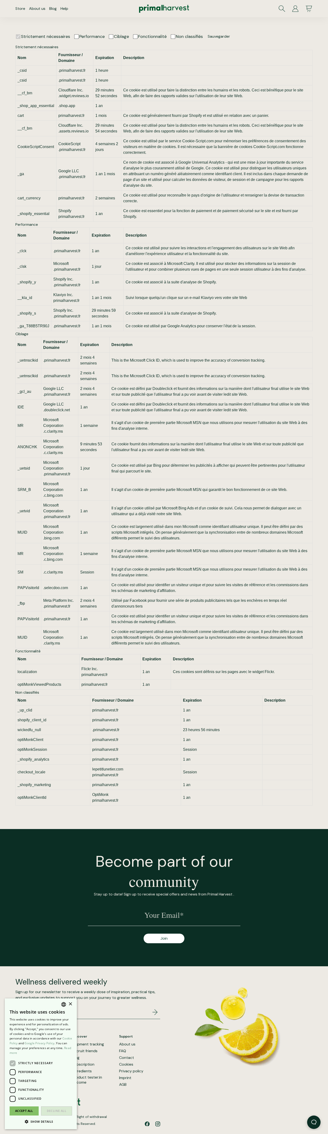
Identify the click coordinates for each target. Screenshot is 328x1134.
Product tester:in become (87, 1080)
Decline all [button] (56, 1111)
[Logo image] (164, 9)
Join (164, 938)
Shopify (64, 211)
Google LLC (68, 171)
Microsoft (61, 264)
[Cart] (309, 8)
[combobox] (63, 1004)
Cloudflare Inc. (70, 90)
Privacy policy (131, 1071)
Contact (126, 1057)
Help (64, 8)
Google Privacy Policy (39, 1043)
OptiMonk (100, 795)
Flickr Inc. (89, 669)
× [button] (70, 1004)
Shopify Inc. (63, 279)
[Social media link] (147, 1124)
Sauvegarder (219, 36)
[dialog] (41, 1063)
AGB (123, 1084)
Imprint (125, 1077)
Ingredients (82, 1071)
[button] (41, 1121)
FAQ (122, 1051)
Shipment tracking (88, 1044)
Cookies (126, 1064)
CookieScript (69, 144)
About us (37, 8)
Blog (53, 8)
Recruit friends (84, 1051)
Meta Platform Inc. (58, 600)
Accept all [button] (24, 1111)
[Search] (282, 8)
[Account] (295, 8)
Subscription (83, 1064)
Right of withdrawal (91, 1117)
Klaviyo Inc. (63, 295)
